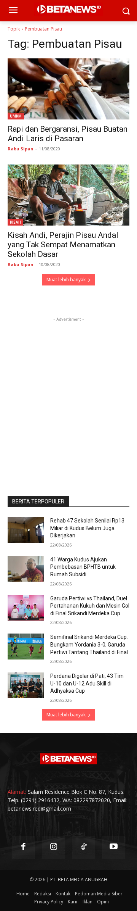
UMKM (16, 116)
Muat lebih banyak (66, 279)
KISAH (15, 222)
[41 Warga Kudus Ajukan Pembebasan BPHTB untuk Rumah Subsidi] (26, 569)
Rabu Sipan (20, 149)
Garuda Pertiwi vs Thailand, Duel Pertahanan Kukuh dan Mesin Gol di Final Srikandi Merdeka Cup (89, 605)
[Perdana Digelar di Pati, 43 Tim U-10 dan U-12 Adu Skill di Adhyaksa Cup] (26, 685)
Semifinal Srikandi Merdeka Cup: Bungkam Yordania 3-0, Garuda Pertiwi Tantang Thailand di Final (89, 644)
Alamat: (17, 791)
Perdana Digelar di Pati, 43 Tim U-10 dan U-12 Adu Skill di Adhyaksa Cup (87, 683)
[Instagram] (53, 847)
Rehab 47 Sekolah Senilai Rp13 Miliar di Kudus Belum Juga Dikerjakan (87, 528)
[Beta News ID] (68, 758)
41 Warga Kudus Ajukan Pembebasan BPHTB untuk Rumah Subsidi (83, 566)
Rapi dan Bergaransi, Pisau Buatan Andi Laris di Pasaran (67, 133)
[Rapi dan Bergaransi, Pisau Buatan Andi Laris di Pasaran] (68, 88)
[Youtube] (113, 847)
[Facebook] (23, 847)
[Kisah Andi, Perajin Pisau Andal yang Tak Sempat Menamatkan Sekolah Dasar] (68, 195)
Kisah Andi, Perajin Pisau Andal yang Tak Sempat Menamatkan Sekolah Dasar (63, 245)
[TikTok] (83, 847)
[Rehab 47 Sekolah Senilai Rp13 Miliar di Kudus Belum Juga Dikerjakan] (26, 530)
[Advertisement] (68, 392)
